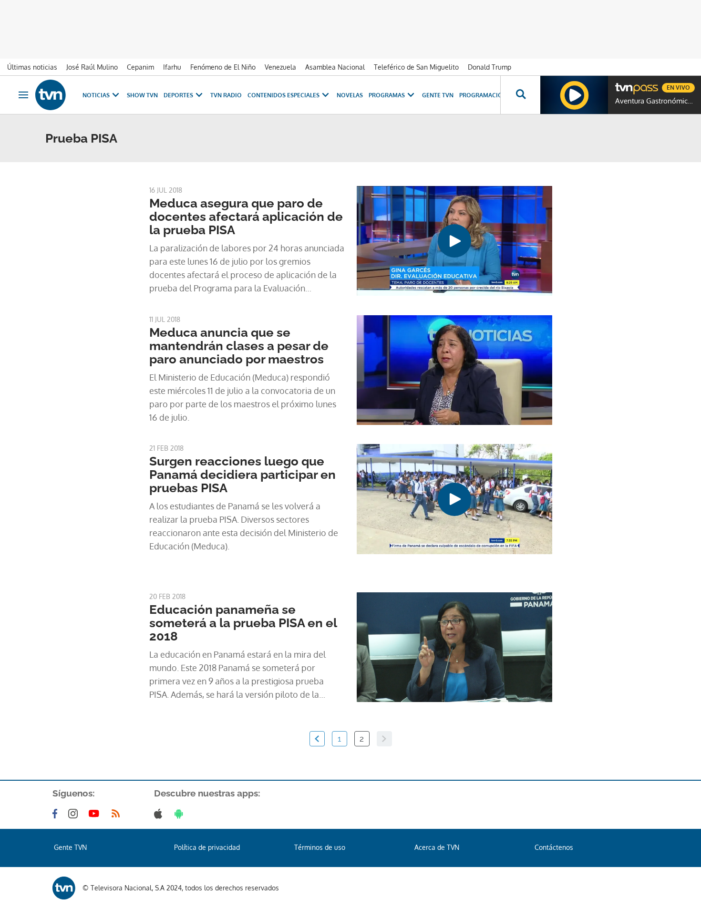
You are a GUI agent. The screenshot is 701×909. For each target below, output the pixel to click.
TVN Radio (226, 95)
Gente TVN (438, 95)
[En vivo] (623, 84)
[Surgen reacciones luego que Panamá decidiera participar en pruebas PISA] (454, 499)
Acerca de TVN (436, 847)
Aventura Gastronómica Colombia (655, 101)
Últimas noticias (32, 67)
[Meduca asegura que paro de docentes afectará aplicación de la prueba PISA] (454, 241)
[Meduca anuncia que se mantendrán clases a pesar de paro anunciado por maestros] (454, 370)
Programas (387, 95)
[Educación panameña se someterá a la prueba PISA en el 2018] (454, 647)
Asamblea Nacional (335, 67)
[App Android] (180, 813)
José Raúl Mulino (92, 67)
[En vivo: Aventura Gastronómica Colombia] (574, 95)
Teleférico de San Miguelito (416, 67)
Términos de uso (319, 847)
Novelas (350, 95)
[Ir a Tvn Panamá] (50, 95)
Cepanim (140, 67)
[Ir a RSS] (117, 813)
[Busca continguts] (520, 95)
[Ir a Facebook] (56, 813)
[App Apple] (160, 813)
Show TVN (142, 95)
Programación (483, 95)
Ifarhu (172, 67)
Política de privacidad (207, 847)
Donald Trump (489, 67)
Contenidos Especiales (283, 95)
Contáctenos (554, 847)
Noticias (96, 95)
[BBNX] (63, 888)
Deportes (178, 95)
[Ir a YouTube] (96, 813)
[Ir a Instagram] (75, 813)
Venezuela (280, 67)
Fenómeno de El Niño (223, 67)
